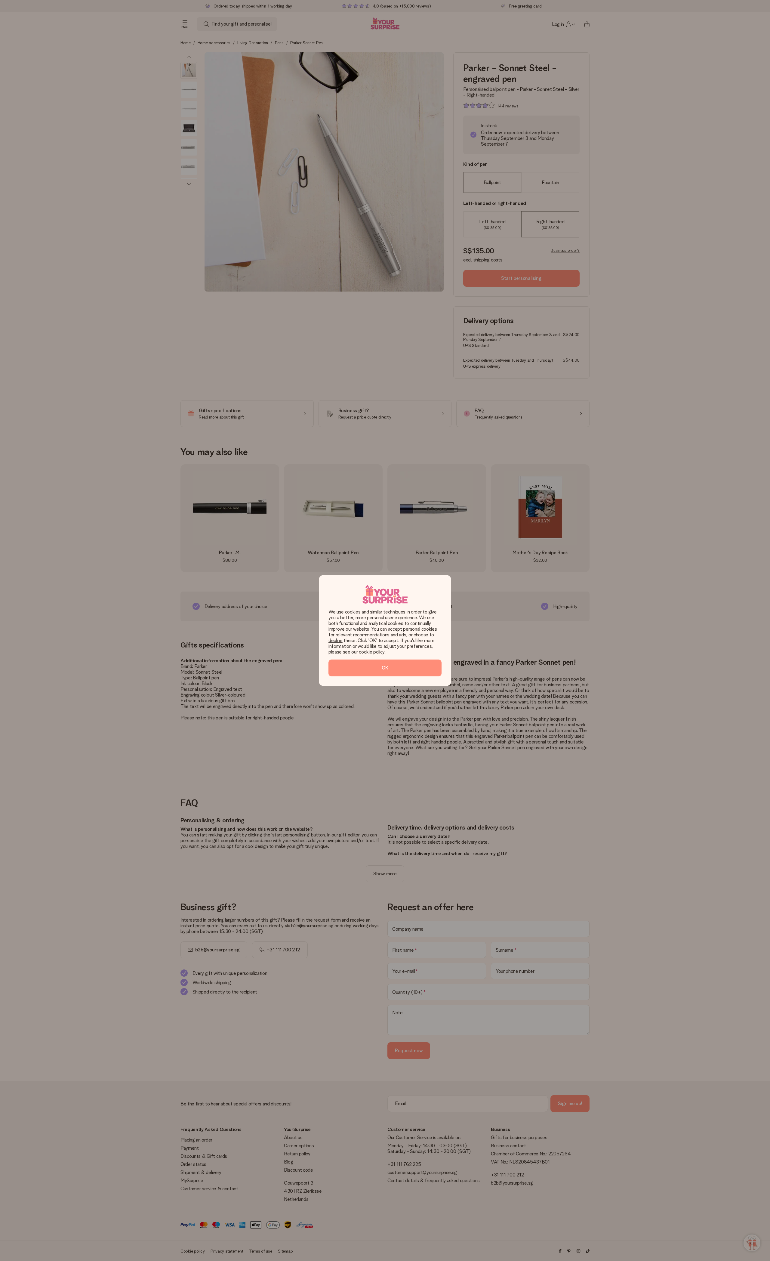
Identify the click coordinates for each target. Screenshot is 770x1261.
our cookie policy (367, 652)
